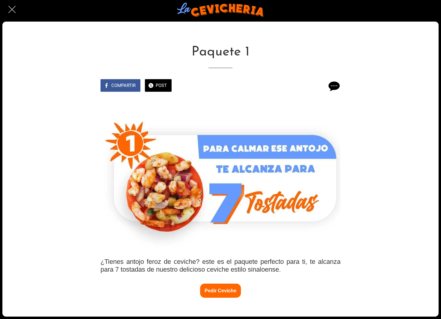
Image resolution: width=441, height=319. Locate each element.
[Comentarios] (333, 86)
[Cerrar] (12, 9)
